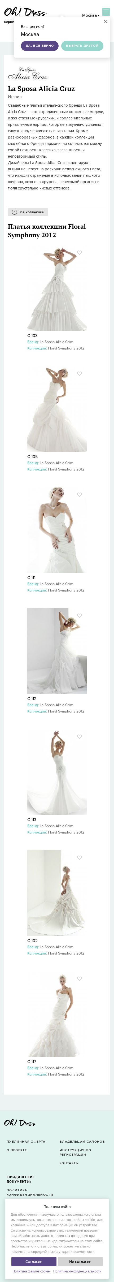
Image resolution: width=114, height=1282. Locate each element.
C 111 (31, 577)
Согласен (33, 1261)
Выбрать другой (82, 46)
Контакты (69, 1163)
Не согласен (80, 1261)
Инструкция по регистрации (75, 1152)
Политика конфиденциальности (77, 1271)
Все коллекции (31, 212)
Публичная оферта (26, 1142)
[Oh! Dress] (20, 1124)
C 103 (32, 335)
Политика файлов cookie (31, 1271)
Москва (89, 15)
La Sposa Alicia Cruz (56, 342)
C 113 (31, 819)
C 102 (32, 940)
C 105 (32, 456)
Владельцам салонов (82, 1142)
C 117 (31, 1061)
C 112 (31, 698)
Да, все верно (40, 46)
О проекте (17, 1150)
